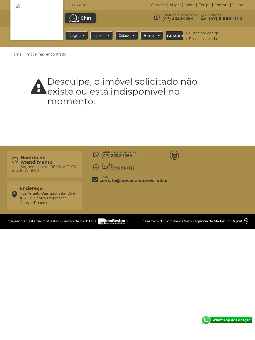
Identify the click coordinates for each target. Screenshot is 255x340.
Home (16, 54)
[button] (76, 35)
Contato (221, 5)
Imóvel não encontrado (45, 54)
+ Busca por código (202, 33)
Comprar (158, 5)
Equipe (204, 5)
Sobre (190, 5)
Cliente (238, 5)
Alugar (175, 5)
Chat (85, 18)
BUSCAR (175, 36)
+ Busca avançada (201, 39)
